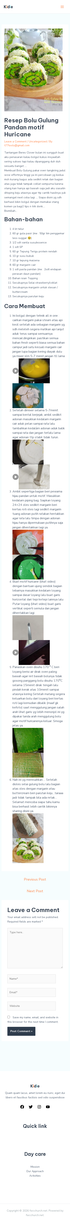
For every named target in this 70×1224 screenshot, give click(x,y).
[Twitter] (31, 1107)
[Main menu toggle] (62, 7)
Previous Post (35, 879)
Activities (35, 1176)
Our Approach (35, 1171)
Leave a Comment (15, 141)
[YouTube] (48, 1107)
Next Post (35, 891)
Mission (35, 1167)
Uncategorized (38, 141)
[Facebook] (22, 1107)
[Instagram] (39, 1107)
